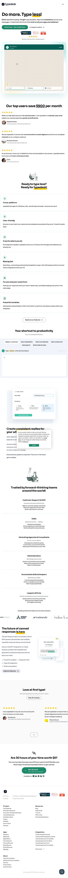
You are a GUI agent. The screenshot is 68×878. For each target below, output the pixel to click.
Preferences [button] (25, 441)
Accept (34, 445)
